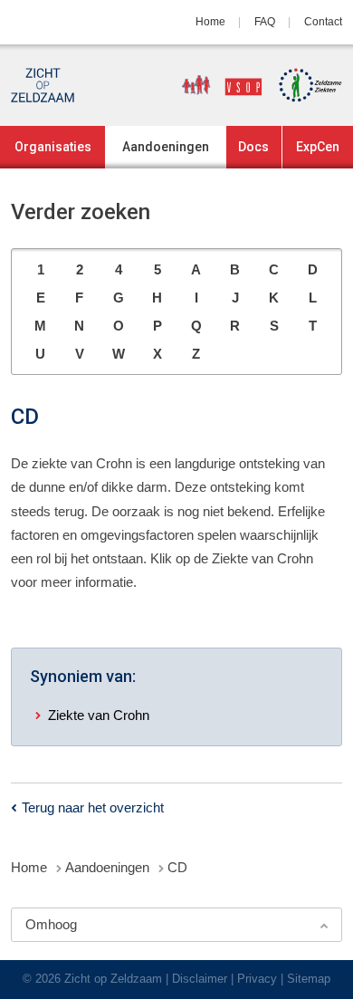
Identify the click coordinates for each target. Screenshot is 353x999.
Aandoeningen (165, 146)
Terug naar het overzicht (93, 807)
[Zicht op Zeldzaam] (42, 85)
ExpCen (317, 146)
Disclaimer (199, 978)
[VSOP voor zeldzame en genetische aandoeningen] (215, 85)
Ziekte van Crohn (98, 715)
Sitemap (308, 978)
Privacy (257, 978)
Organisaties (52, 146)
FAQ (264, 21)
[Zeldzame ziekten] (304, 85)
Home (210, 21)
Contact (323, 21)
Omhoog (51, 924)
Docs (253, 146)
